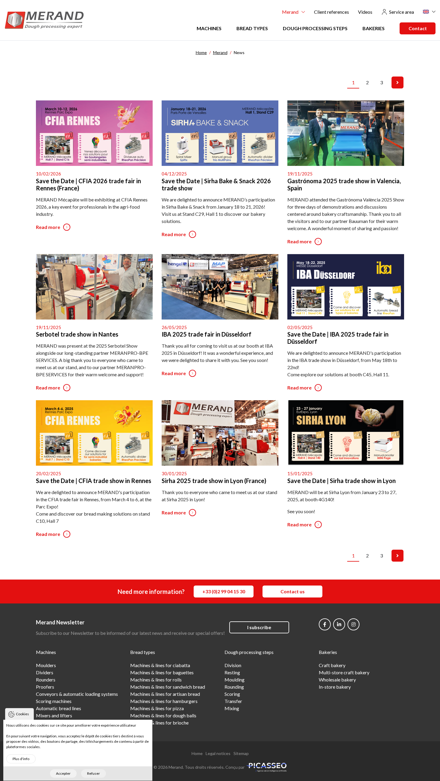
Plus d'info (21, 758)
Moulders (46, 665)
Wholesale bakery (337, 679)
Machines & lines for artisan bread (165, 694)
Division (232, 665)
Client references (331, 12)
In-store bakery (335, 687)
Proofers (45, 687)
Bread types (252, 28)
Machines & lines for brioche (159, 722)
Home (197, 753)
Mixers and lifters (54, 715)
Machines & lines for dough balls (163, 715)
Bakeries (373, 28)
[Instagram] (353, 624)
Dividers (44, 672)
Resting (232, 672)
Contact (418, 28)
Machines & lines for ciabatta (160, 665)
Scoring (232, 694)
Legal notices (218, 753)
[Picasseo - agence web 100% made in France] (266, 766)
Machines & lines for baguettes (162, 672)
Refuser (93, 773)
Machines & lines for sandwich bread (167, 687)
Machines (209, 28)
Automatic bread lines (58, 708)
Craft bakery (332, 665)
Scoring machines (54, 701)
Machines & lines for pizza (157, 708)
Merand (290, 12)
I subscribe (259, 627)
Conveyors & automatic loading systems (77, 694)
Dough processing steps (315, 28)
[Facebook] (325, 624)
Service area (401, 12)
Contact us (292, 591)
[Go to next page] (397, 82)
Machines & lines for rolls (156, 679)
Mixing (231, 708)
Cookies (22, 714)
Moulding (234, 679)
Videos (365, 12)
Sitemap (241, 753)
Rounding (234, 687)
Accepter (63, 773)
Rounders (45, 679)
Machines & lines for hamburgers (164, 701)
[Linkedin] (339, 624)
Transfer (233, 701)
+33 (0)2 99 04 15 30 (223, 591)
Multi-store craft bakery (344, 672)
